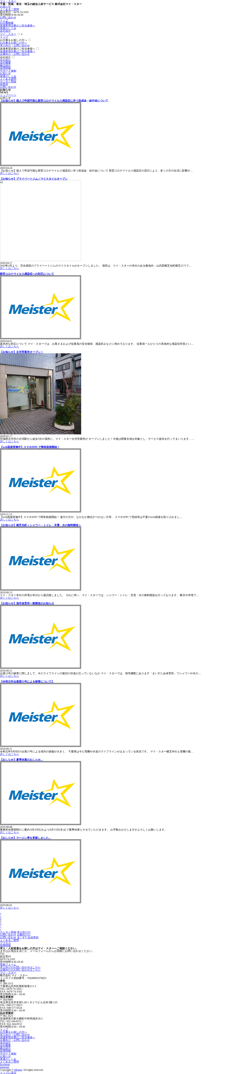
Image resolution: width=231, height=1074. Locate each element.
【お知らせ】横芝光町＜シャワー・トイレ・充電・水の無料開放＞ (40, 525)
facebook (5, 1064)
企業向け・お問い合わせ (15, 54)
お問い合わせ (8, 17)
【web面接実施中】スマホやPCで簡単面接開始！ (30, 447)
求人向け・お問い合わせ (15, 45)
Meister (18, 1069)
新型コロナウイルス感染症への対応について (27, 273)
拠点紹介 (5, 65)
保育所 (4, 84)
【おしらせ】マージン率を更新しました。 (25, 837)
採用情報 (5, 68)
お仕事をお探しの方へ (13, 40)
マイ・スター (8, 34)
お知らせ (5, 6)
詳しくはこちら (9, 173)
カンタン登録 (8, 81)
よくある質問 (8, 78)
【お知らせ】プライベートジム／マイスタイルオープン (34, 178)
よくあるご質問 (9, 9)
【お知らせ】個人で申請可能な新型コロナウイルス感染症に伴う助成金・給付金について (54, 100)
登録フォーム (8, 964)
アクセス (5, 942)
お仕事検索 (7, 22)
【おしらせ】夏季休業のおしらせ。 (21, 759)
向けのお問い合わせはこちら (20, 967)
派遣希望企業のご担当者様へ (17, 25)
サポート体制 (8, 70)
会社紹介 (5, 31)
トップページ (8, 95)
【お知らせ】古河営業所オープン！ (21, 351)
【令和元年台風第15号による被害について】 (27, 681)
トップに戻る (8, 1072)
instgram (4, 1067)
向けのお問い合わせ (15, 933)
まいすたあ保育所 (28, 937)
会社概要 (5, 62)
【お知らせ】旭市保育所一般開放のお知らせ (27, 603)
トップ (4, 20)
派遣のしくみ (8, 28)
